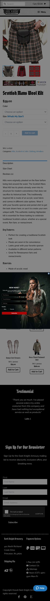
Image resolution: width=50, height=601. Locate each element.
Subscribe (14, 313)
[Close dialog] (48, 273)
